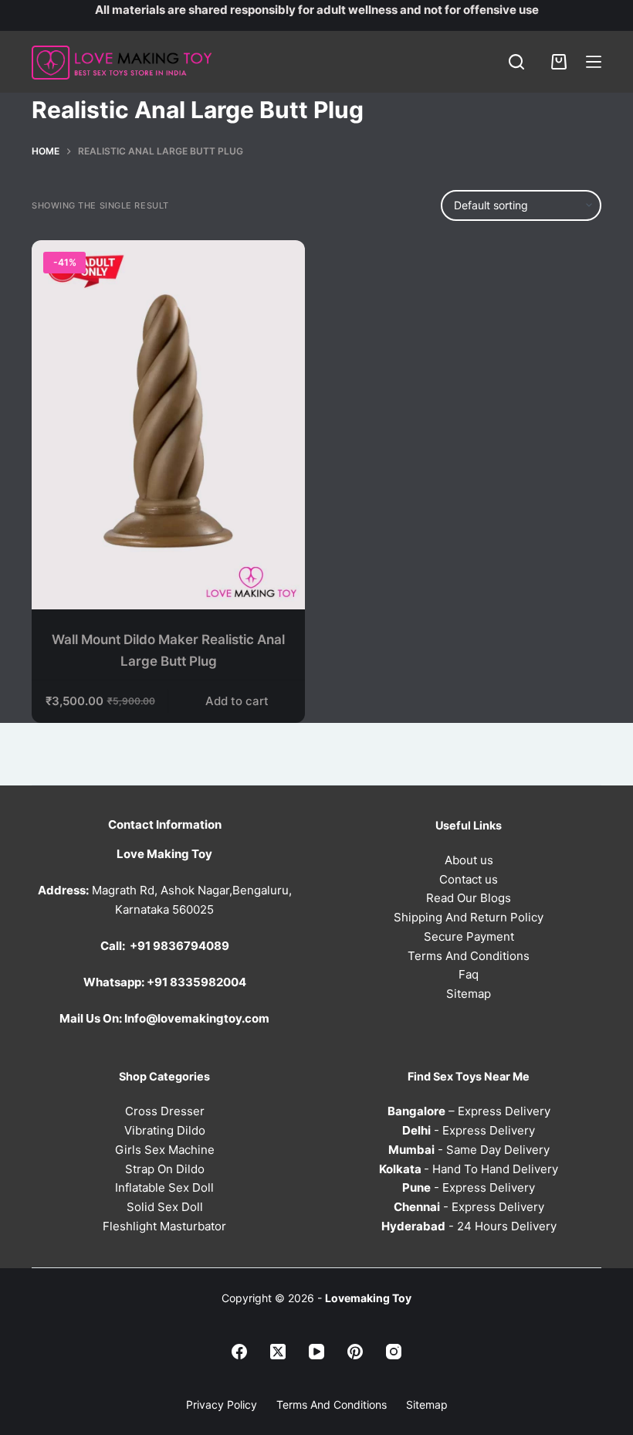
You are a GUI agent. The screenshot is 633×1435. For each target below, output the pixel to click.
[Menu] (593, 62)
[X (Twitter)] (278, 1351)
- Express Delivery (468, 1130)
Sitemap (468, 993)
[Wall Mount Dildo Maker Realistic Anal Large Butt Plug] (168, 424)
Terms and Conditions (331, 1404)
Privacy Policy (221, 1404)
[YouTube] (316, 1351)
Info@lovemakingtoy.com (196, 1018)
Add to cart (237, 701)
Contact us (468, 879)
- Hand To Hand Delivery (468, 1169)
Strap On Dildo (165, 1169)
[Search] (516, 62)
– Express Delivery (469, 1111)
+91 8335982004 (196, 982)
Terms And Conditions (469, 955)
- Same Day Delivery (469, 1149)
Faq (469, 974)
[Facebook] (239, 1351)
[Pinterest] (355, 1351)
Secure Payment (469, 936)
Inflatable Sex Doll (164, 1187)
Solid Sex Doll (165, 1206)
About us (469, 860)
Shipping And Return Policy (468, 917)
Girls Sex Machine (165, 1149)
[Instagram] (393, 1351)
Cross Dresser (165, 1111)
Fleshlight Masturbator (164, 1226)
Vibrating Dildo (164, 1130)
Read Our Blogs (468, 898)
